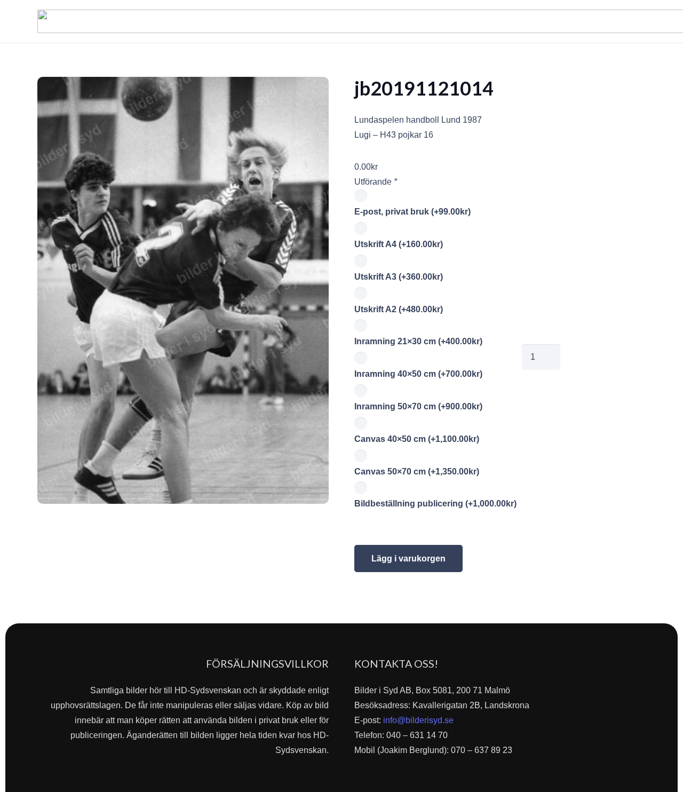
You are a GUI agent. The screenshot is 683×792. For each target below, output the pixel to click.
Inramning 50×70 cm (418, 406)
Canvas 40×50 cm (416, 438)
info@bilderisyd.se (418, 720)
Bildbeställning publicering (435, 503)
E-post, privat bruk (412, 211)
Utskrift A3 (398, 276)
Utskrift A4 (398, 244)
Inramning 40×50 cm (418, 373)
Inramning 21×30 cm (418, 341)
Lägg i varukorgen (408, 558)
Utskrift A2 (398, 309)
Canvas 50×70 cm (416, 471)
